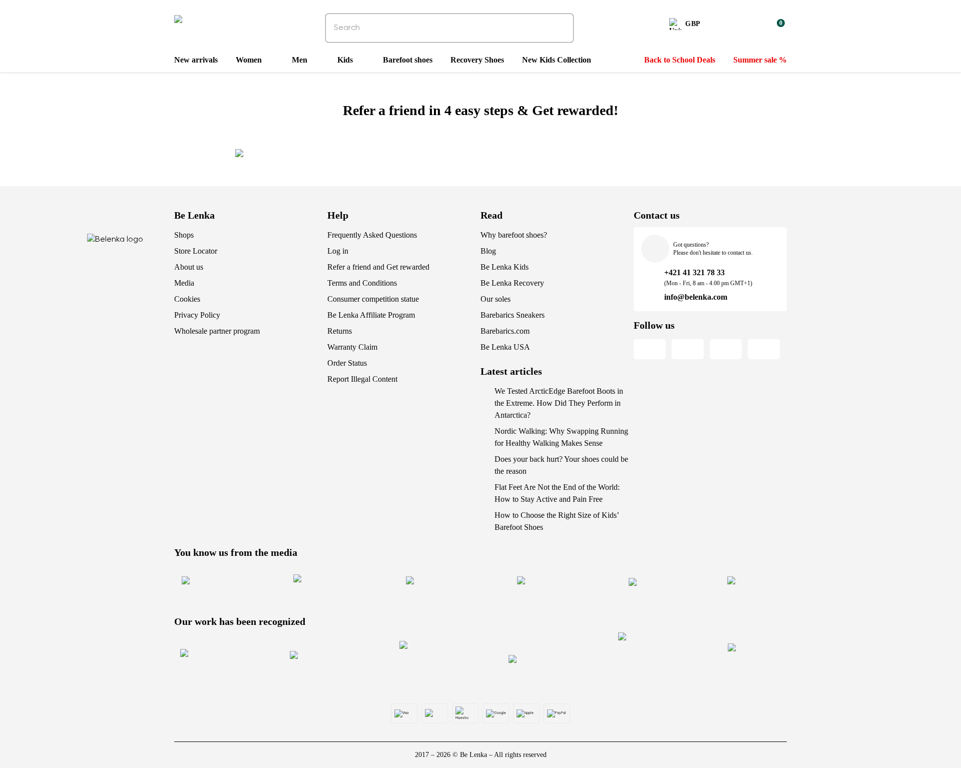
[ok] (559, 28)
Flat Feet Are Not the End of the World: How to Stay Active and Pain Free (557, 493)
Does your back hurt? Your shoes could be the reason (561, 465)
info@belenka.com (695, 297)
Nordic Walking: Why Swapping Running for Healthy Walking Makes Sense (561, 437)
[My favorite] (729, 26)
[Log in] (753, 26)
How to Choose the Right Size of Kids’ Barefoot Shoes (557, 521)
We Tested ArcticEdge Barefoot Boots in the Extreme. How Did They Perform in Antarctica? (559, 403)
